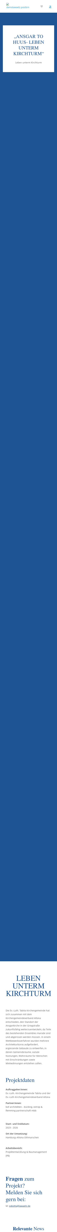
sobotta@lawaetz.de (19, 1205)
